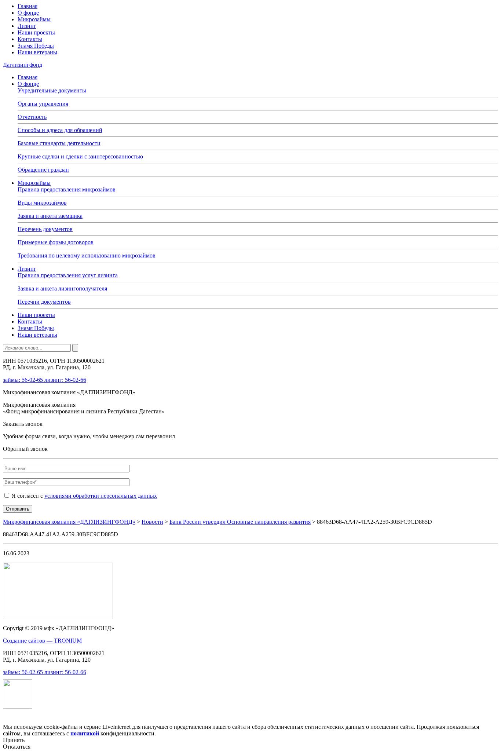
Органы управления (43, 103)
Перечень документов (45, 229)
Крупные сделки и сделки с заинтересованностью (80, 156)
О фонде (28, 13)
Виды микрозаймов (42, 203)
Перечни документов (44, 302)
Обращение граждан (43, 170)
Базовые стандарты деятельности (59, 143)
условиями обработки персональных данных (100, 496)
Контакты (30, 39)
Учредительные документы (52, 90)
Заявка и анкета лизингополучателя (62, 288)
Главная (27, 6)
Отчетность (32, 117)
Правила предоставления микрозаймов (67, 189)
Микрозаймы (34, 19)
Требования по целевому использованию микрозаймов (87, 255)
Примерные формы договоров (56, 242)
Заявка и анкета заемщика (50, 216)
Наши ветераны (37, 52)
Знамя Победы (36, 46)
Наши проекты (36, 32)
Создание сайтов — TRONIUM (42, 640)
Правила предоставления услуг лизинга (68, 275)
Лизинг (27, 26)
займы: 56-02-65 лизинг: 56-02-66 (44, 380)
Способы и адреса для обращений (60, 130)
